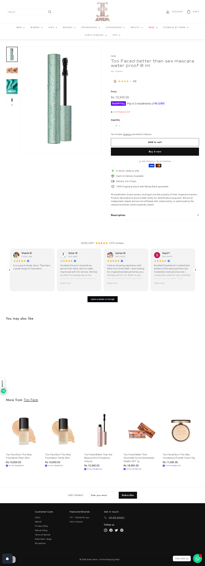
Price (114, 91)
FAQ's (37, 517)
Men (20, 27)
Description (118, 215)
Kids (52, 27)
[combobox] (30, 12)
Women (35, 27)
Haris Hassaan (94, 35)
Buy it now (155, 151)
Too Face (31, 400)
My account (40, 543)
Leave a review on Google (103, 299)
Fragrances (89, 27)
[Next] (12, 104)
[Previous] (9, 269)
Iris (115, 35)
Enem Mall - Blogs (43, 539)
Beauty (136, 27)
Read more (65, 283)
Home (113, 56)
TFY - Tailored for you (79, 517)
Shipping (127, 134)
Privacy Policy (41, 526)
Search (38, 522)
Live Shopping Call (122, 112)
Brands (68, 27)
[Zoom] (60, 100)
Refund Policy (41, 530)
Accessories (114, 27)
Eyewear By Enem (175, 27)
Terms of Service (42, 535)
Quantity (115, 120)
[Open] (7, 559)
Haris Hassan (76, 522)
